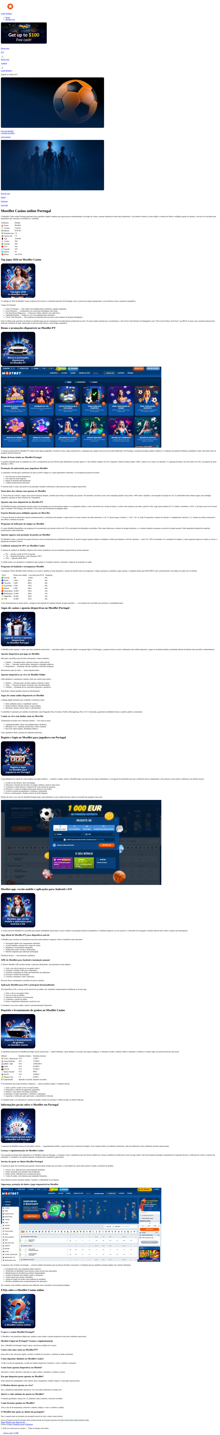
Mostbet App (10, 19)
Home (8, 17)
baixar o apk (10, 1433)
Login (3, 14)
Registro (9, 14)
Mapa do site (20, 1422)
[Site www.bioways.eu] (24, 11)
